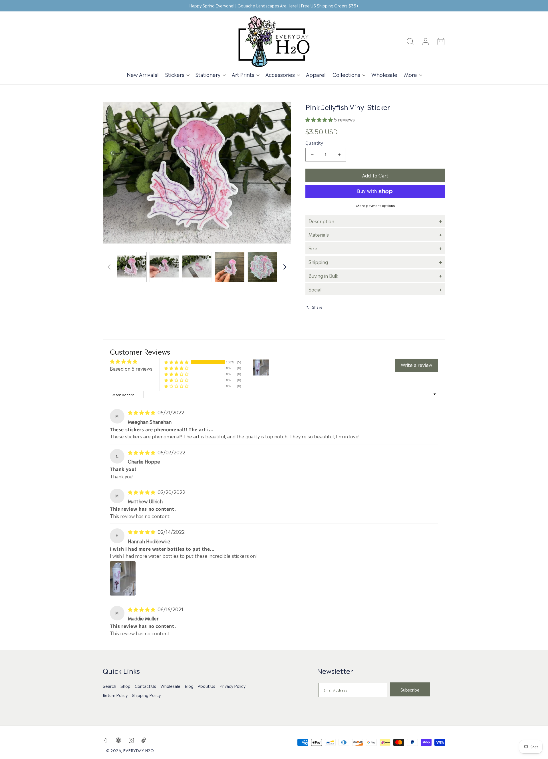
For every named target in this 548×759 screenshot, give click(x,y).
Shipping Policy (146, 695)
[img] (142, 412)
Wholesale (170, 686)
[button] (177, 74)
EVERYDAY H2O (138, 750)
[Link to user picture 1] (123, 578)
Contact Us (145, 686)
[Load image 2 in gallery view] (164, 267)
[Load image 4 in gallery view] (229, 267)
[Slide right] (285, 267)
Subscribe (410, 689)
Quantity (314, 143)
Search (109, 686)
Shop (125, 686)
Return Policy (115, 695)
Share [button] (317, 307)
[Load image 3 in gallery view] (197, 267)
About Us (206, 686)
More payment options (375, 205)
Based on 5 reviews (131, 368)
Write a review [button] (416, 364)
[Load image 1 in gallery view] (131, 267)
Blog (189, 686)
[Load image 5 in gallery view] (262, 267)
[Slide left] (109, 267)
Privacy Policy (232, 686)
